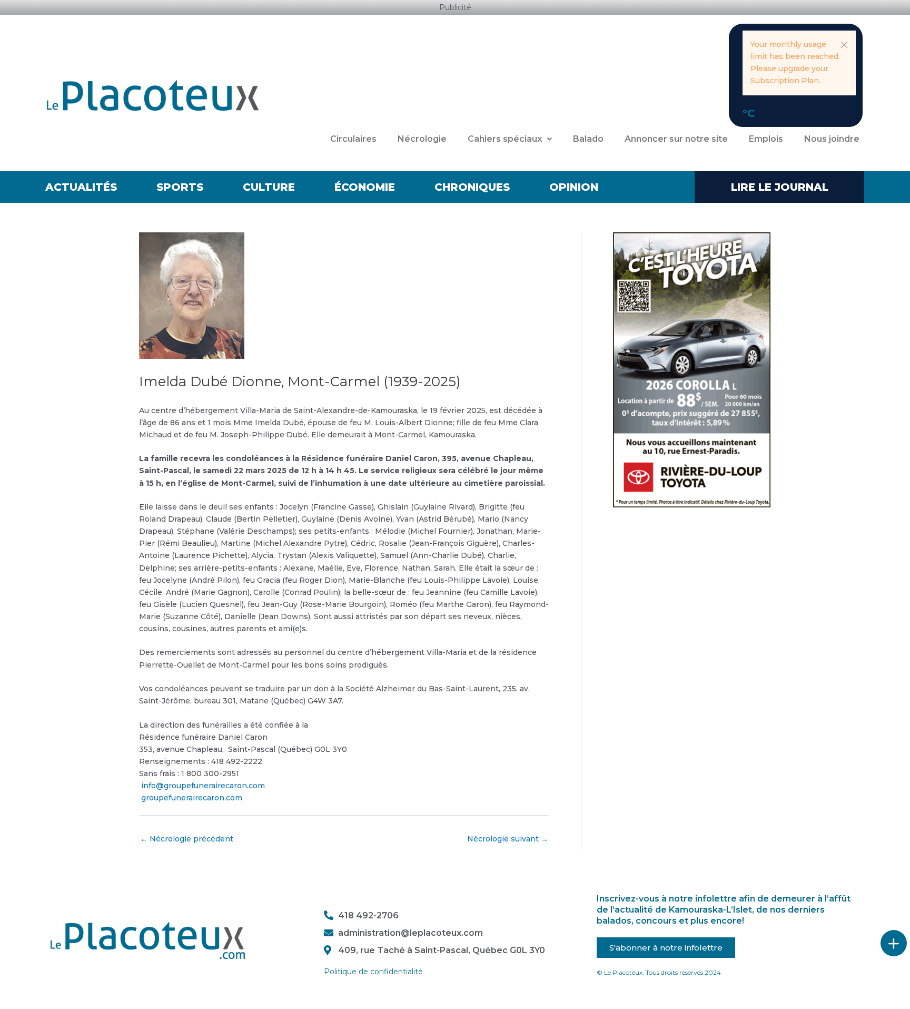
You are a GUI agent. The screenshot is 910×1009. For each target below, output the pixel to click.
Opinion (573, 187)
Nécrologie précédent (186, 839)
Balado (588, 139)
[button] (844, 44)
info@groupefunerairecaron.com (202, 785)
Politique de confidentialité (373, 971)
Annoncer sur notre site (676, 139)
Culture (269, 187)
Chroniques (472, 187)
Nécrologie (422, 139)
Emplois (766, 139)
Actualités (81, 187)
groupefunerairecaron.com (190, 797)
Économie (364, 187)
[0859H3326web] (691, 369)
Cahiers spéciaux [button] (505, 139)
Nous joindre (831, 139)
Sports (179, 187)
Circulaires (353, 139)
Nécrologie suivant (507, 839)
